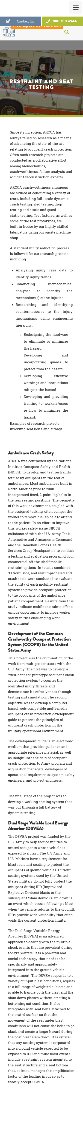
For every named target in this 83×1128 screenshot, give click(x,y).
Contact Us (25, 21)
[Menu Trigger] (75, 7)
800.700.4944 (65, 21)
